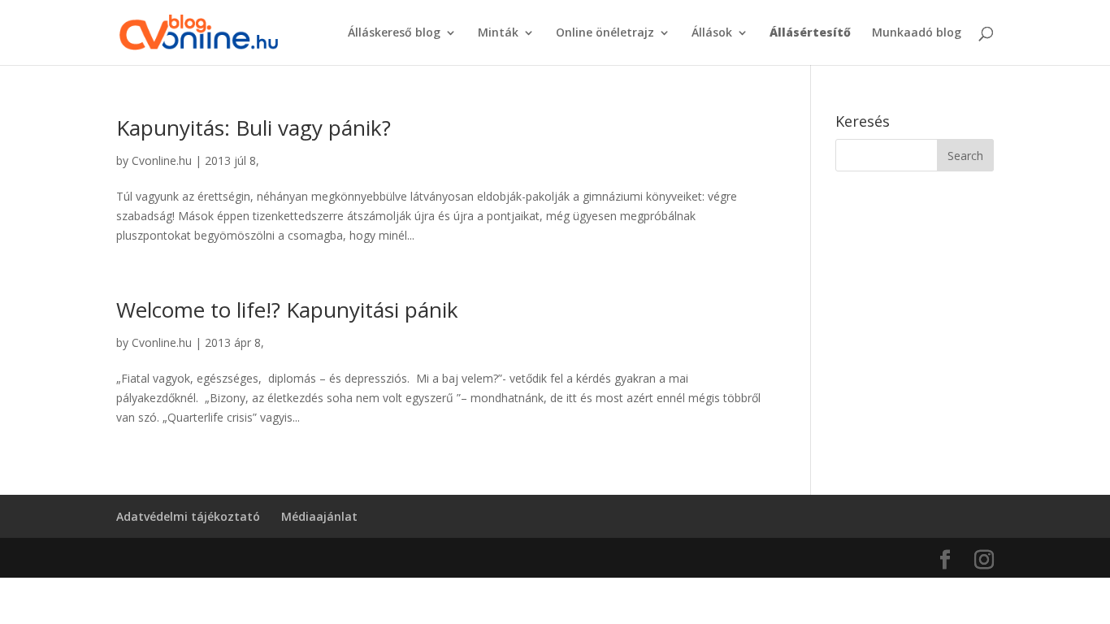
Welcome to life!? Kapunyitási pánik (287, 309)
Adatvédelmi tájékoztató (188, 516)
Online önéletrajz (605, 33)
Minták (498, 33)
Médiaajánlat (319, 516)
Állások (712, 33)
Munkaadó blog (916, 33)
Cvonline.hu (162, 160)
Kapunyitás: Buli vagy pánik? (253, 127)
